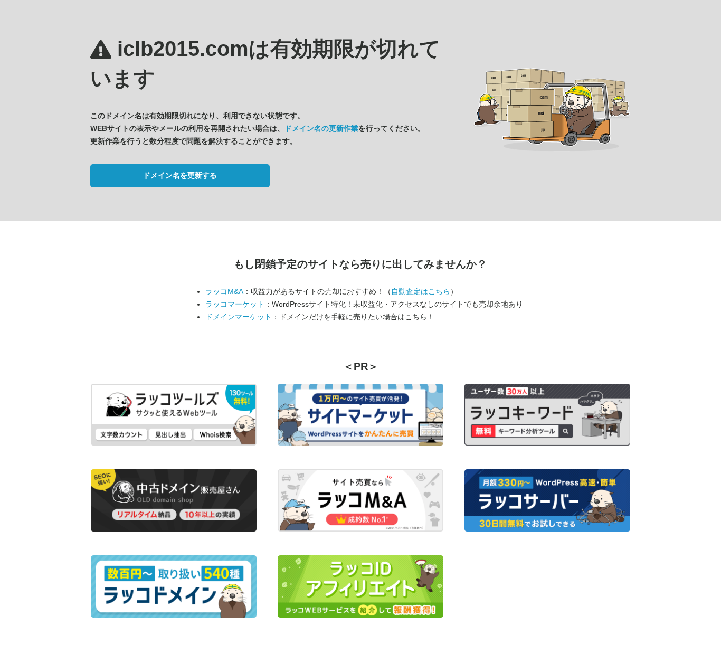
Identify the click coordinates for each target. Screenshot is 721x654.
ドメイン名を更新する (180, 175)
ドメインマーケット (238, 316)
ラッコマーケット (234, 304)
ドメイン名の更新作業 (321, 128)
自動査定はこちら (420, 291)
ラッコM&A (224, 291)
